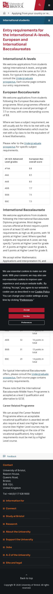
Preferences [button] (26, 300)
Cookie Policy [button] (42, 291)
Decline (26, 316)
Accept (27, 310)
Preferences (26, 322)
